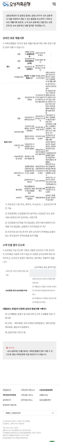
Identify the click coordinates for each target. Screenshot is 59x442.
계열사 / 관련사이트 (13, 413)
